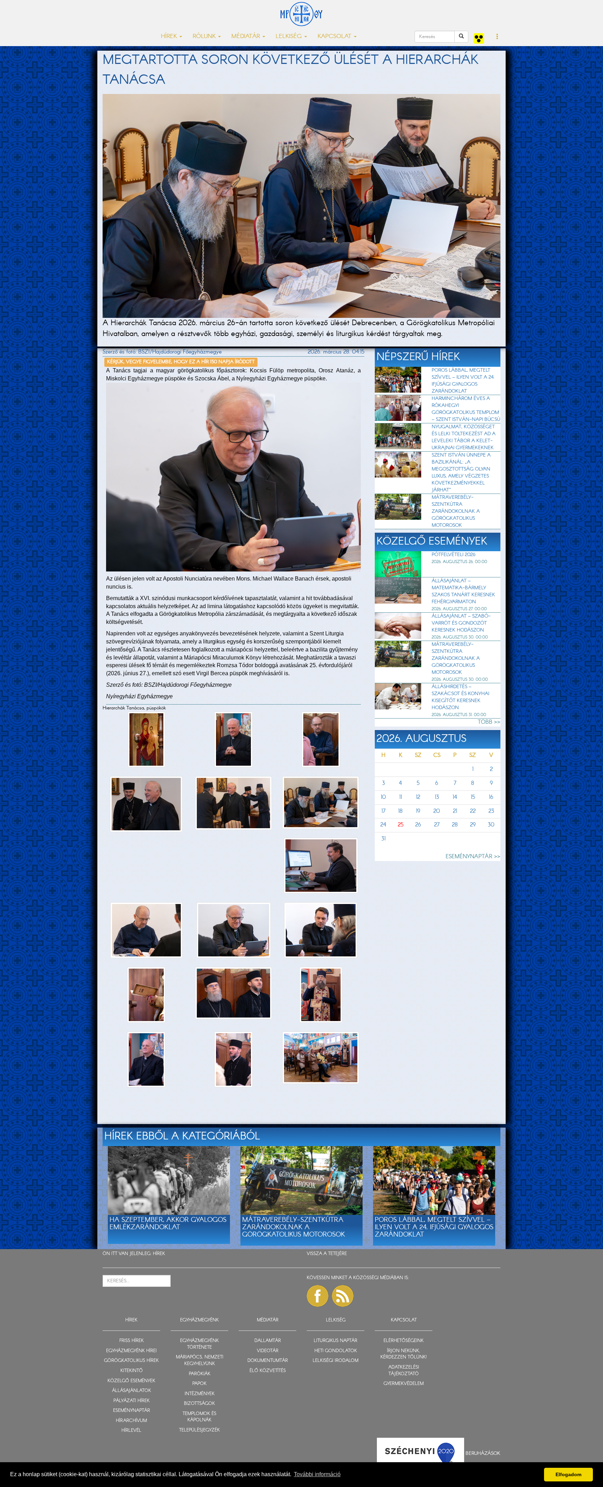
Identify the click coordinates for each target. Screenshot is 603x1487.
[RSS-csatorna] (342, 1296)
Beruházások (483, 1453)
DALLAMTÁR (267, 1340)
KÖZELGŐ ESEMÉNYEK (131, 1381)
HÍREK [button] (170, 36)
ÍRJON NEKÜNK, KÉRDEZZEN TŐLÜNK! (403, 1354)
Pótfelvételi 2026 (453, 554)
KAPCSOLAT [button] (335, 36)
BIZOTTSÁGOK (199, 1403)
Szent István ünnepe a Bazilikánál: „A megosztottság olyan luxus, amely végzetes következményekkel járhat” (461, 473)
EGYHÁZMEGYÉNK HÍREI (131, 1351)
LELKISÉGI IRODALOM (335, 1360)
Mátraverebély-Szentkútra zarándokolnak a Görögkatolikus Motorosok (456, 511)
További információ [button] (317, 1474)
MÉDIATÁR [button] (246, 36)
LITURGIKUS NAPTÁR (335, 1340)
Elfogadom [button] (568, 1474)
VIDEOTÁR (267, 1351)
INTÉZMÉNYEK (200, 1394)
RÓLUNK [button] (205, 36)
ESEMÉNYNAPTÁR (131, 1410)
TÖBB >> (489, 722)
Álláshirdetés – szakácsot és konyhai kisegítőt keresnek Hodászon (460, 697)
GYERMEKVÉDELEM (404, 1383)
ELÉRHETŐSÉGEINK (404, 1340)
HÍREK (159, 1254)
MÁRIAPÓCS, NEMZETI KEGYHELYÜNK (199, 1360)
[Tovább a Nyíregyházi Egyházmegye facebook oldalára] (317, 1296)
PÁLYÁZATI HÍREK (131, 1401)
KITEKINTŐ (131, 1371)
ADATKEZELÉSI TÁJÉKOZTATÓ (403, 1370)
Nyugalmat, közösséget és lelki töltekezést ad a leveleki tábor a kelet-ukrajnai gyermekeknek (464, 437)
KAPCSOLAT (404, 1320)
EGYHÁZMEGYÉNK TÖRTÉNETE (199, 1344)
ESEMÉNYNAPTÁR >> (473, 857)
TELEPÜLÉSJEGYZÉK (199, 1430)
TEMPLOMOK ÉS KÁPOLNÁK (199, 1417)
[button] (497, 37)
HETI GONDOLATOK (335, 1351)
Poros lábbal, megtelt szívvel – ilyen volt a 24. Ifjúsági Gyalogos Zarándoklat (463, 381)
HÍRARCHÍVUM (131, 1420)
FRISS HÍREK (131, 1340)
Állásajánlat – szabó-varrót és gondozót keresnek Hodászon (461, 623)
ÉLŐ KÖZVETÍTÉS (268, 1371)
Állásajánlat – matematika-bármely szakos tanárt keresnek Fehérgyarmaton (463, 591)
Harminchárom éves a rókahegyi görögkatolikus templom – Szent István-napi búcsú (466, 409)
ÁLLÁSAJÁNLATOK (131, 1390)
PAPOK (199, 1383)
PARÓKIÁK (199, 1374)
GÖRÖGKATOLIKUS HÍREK (131, 1360)
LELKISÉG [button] (290, 36)
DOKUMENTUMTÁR (267, 1360)
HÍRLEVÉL (131, 1430)
